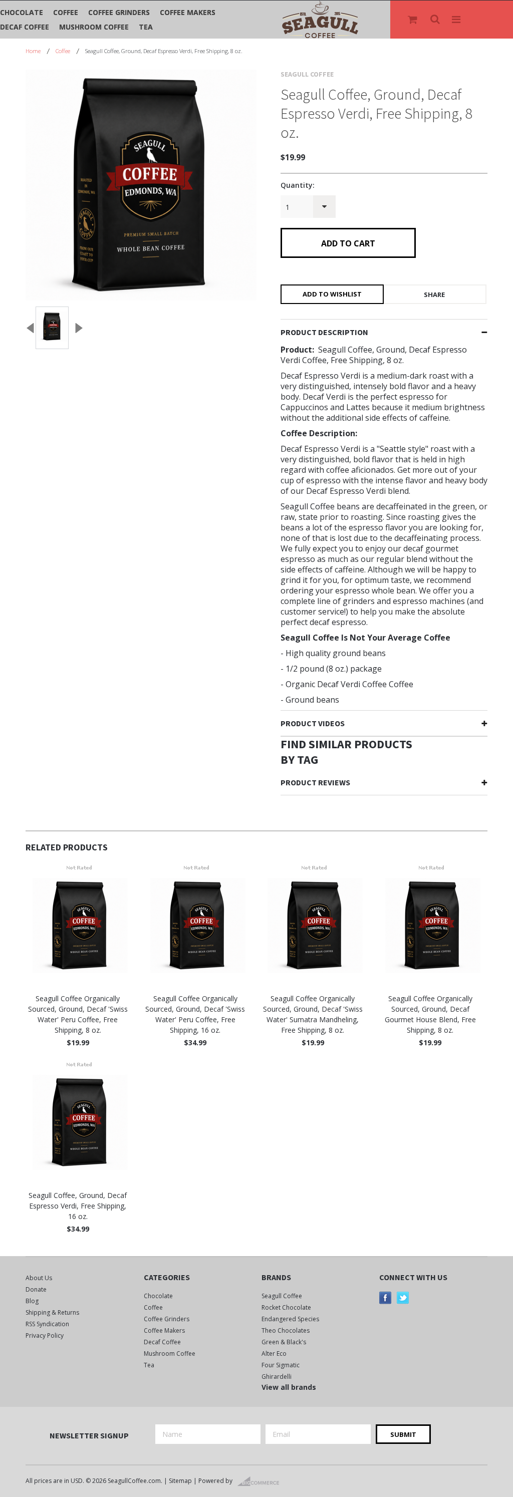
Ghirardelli (277, 1376)
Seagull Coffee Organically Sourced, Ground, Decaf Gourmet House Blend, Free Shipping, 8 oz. (430, 1014)
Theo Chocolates (286, 1330)
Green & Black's (284, 1342)
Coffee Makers (187, 12)
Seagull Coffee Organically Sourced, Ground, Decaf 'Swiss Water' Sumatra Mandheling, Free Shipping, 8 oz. (313, 1014)
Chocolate (21, 12)
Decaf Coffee (24, 27)
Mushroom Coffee (94, 27)
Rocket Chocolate (286, 1307)
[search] (436, 20)
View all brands (289, 1387)
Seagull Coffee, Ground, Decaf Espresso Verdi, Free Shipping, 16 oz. (78, 1205)
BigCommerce (261, 1481)
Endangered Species (290, 1319)
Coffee (65, 12)
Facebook (385, 1298)
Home (33, 51)
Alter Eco (274, 1353)
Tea (146, 27)
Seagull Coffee (282, 1296)
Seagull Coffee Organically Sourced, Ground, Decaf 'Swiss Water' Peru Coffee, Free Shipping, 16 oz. (195, 1014)
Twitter (403, 1298)
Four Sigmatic (281, 1365)
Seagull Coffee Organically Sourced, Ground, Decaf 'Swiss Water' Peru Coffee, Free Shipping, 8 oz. (78, 1014)
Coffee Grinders (119, 12)
